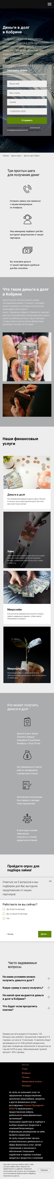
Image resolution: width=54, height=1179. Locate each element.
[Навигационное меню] (49, 4)
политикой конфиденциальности (23, 764)
